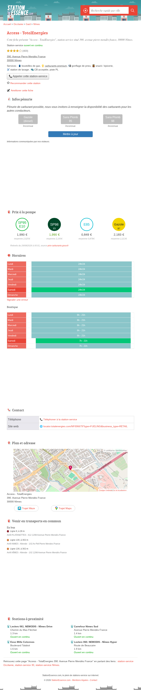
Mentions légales (80, 680)
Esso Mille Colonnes (22, 642)
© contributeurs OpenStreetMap (115, 450)
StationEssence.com (19, 10)
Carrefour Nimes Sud (86, 626)
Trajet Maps (65, 508)
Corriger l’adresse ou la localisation (113, 490)
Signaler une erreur (17, 299)
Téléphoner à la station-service (60, 419)
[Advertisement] (32, 587)
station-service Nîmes (47, 665)
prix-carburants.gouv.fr (58, 245)
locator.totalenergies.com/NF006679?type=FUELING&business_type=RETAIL (85, 426)
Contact (93, 680)
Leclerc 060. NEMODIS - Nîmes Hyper (95, 642)
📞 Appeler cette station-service (28, 76)
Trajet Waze (28, 508)
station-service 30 (24, 665)
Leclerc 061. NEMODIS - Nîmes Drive (31, 626)
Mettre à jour (70, 134)
